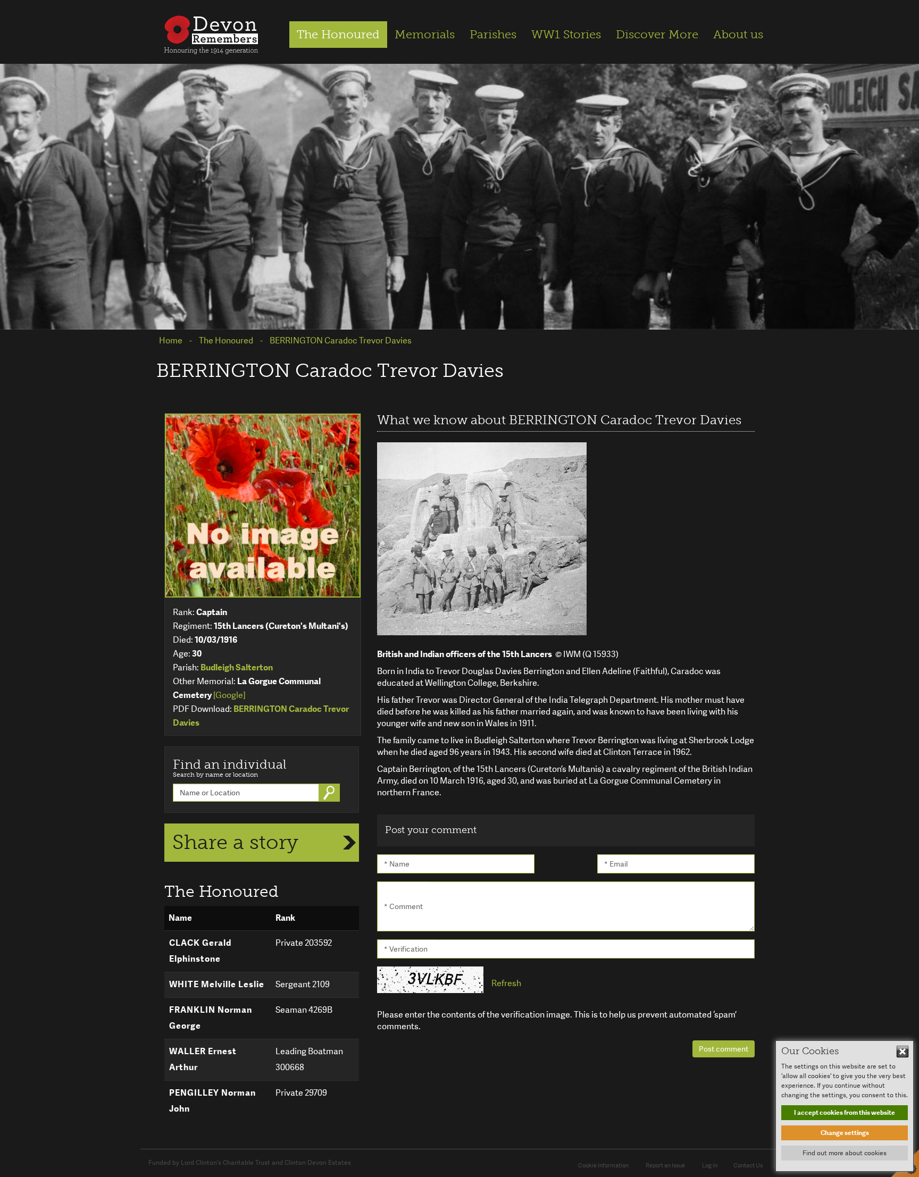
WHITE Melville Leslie (216, 984)
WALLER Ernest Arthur (203, 1059)
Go (330, 792)
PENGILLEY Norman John (212, 1100)
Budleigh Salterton (236, 667)
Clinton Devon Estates (318, 1162)
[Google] (229, 695)
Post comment (723, 1049)
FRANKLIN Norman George (210, 1017)
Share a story (235, 842)
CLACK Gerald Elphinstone (200, 950)
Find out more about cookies (845, 1153)
